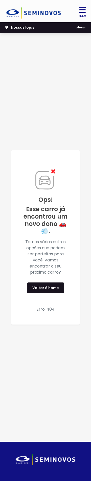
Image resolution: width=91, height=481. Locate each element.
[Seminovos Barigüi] (33, 11)
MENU (82, 16)
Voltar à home (45, 287)
